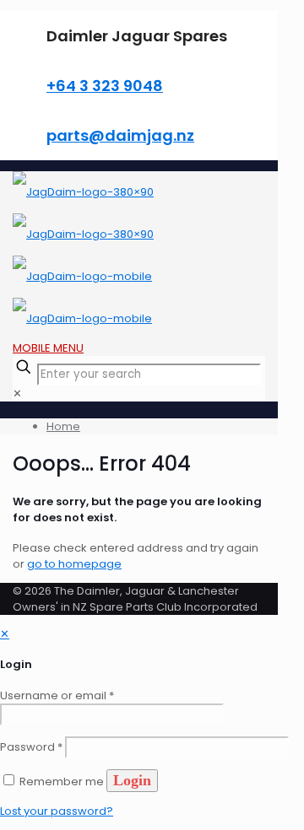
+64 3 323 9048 (104, 85)
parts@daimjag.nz (120, 135)
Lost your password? (56, 811)
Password (31, 747)
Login (132, 780)
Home (63, 426)
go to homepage (74, 564)
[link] (17, 393)
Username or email (57, 695)
